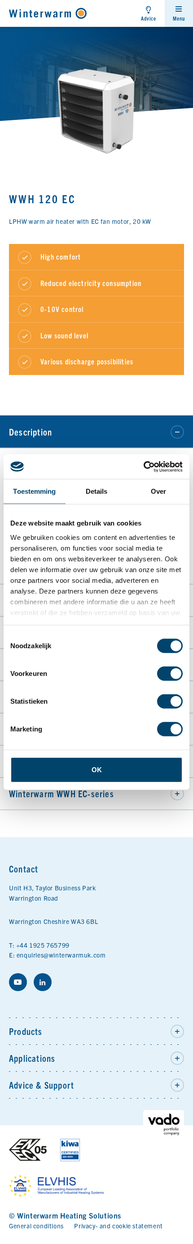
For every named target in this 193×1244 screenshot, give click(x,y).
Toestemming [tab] (34, 491)
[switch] (170, 674)
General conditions (36, 1226)
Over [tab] (158, 491)
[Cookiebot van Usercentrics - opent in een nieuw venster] (143, 466)
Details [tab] (97, 491)
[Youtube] (18, 982)
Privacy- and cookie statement (118, 1226)
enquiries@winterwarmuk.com (61, 955)
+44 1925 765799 (43, 945)
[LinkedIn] (43, 982)
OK (97, 770)
